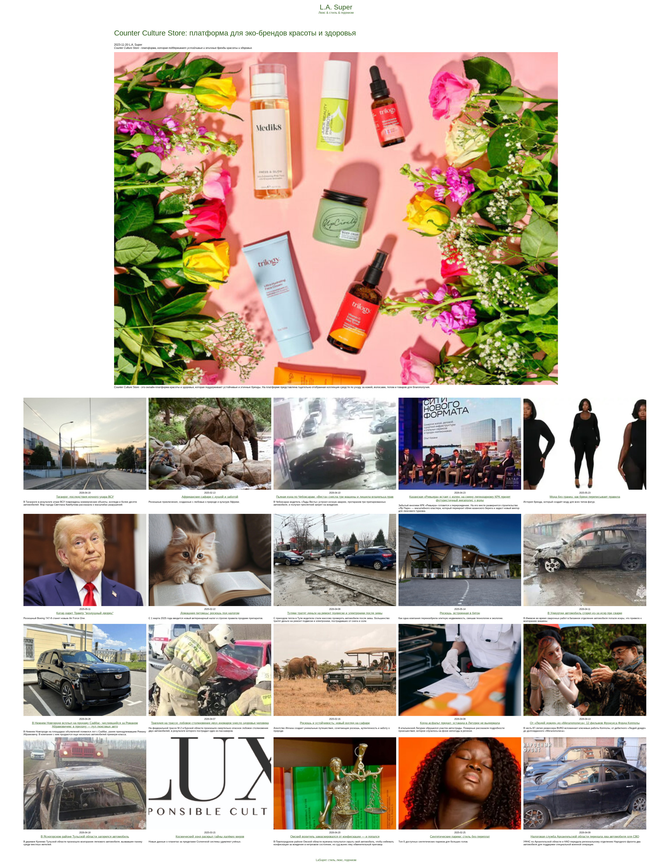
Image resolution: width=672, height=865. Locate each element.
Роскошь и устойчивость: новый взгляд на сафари (335, 723)
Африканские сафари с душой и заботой (210, 496)
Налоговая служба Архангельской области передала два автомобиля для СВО (585, 836)
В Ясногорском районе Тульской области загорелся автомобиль (85, 836)
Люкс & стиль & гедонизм (336, 12)
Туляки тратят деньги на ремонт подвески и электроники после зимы (334, 613)
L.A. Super (336, 7)
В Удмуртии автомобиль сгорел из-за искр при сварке (585, 613)
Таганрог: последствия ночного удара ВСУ (85, 496)
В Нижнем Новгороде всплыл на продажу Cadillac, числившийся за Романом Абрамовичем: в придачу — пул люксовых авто (85, 724)
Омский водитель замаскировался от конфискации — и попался (334, 836)
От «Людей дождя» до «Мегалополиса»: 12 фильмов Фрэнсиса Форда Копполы (585, 723)
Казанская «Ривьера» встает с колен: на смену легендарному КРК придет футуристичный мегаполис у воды (459, 498)
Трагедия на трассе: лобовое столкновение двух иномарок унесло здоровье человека (210, 723)
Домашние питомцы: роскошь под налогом (209, 613)
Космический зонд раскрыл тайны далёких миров (210, 836)
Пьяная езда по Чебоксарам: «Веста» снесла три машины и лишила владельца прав (334, 496)
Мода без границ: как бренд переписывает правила (585, 496)
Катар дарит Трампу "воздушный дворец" (84, 613)
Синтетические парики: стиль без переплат (460, 836)
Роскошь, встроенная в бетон (460, 613)
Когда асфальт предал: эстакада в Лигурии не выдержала (460, 723)
